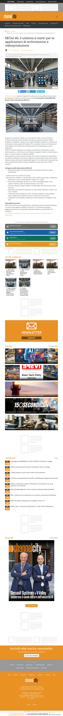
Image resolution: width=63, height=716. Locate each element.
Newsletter (27, 25)
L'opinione (7, 23)
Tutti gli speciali (53, 346)
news (13, 31)
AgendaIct (44, 668)
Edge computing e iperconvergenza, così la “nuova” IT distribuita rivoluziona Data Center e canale (10, 291)
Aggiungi (52, 232)
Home (8, 31)
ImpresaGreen (20, 668)
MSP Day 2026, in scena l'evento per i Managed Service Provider (24, 395)
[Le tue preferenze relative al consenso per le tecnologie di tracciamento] (55, 714)
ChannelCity (20, 1)
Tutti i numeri (54, 538)
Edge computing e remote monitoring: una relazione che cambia (24, 272)
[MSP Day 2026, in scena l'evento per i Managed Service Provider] (31, 389)
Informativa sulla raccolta (16, 714)
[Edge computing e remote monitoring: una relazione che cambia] (24, 264)
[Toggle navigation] (57, 16)
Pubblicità (47, 675)
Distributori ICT (54, 23)
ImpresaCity (29, 1)
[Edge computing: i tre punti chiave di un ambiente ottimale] (38, 264)
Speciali (16, 675)
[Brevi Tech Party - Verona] (31, 372)
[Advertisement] (33, 639)
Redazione (32, 675)
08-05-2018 (16, 50)
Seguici (53, 238)
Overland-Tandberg (10, 96)
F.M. (9, 50)
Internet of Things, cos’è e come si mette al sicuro (51, 272)
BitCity (12, 665)
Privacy (35, 704)
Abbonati (52, 244)
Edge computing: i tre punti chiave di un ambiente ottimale (38, 272)
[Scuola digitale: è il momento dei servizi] (31, 422)
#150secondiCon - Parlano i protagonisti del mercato (21, 412)
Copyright (40, 675)
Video (27, 23)
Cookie (28, 704)
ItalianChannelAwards (32, 668)
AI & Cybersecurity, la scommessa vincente (18, 362)
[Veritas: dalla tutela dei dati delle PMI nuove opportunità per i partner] (10, 264)
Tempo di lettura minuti (27, 50)
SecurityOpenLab (41, 1)
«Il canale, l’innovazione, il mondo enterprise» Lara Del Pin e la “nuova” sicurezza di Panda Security (24, 291)
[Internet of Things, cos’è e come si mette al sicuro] (52, 264)
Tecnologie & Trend (43, 23)
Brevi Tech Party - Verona (13, 379)
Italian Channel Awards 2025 (13, 25)
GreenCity (50, 665)
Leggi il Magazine (31, 605)
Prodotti (34, 23)
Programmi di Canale (18, 23)
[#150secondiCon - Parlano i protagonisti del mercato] (31, 406)
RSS (54, 675)
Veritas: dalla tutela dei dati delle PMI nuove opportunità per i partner (10, 272)
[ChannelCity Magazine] (31, 570)
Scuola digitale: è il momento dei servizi (17, 428)
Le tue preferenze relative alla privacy (38, 714)
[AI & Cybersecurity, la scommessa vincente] (31, 356)
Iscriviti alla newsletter (31, 655)
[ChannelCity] (10, 16)
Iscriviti (53, 226)
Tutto (56, 458)
